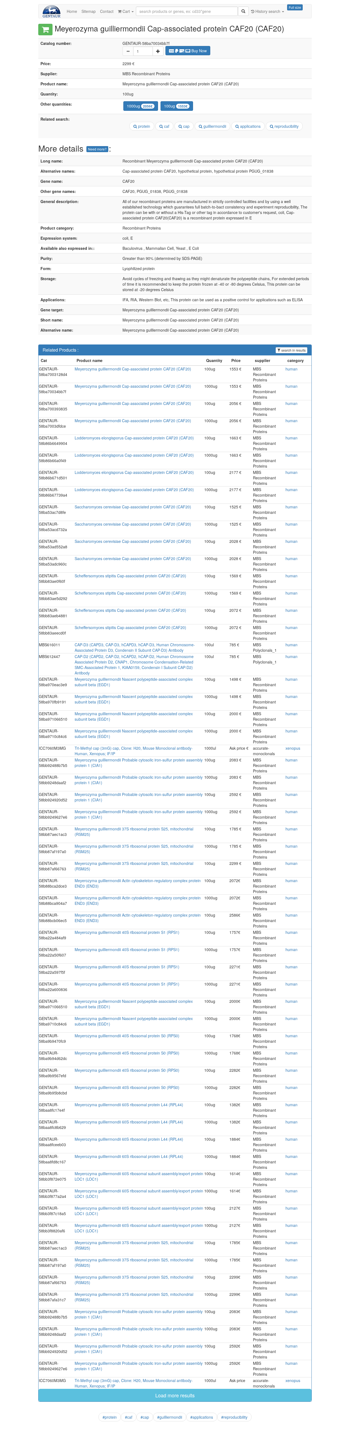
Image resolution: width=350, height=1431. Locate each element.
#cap (145, 1417)
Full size (295, 7)
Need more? (97, 149)
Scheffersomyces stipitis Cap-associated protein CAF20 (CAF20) (130, 575)
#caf (128, 1417)
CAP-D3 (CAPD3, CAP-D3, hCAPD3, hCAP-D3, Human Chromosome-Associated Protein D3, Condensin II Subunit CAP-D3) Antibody (135, 647)
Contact (106, 11)
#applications (201, 1417)
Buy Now (198, 50)
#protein (110, 1417)
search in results (293, 350)
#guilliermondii (169, 1417)
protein (143, 126)
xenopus (292, 748)
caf (166, 126)
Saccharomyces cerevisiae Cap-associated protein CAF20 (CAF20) (133, 506)
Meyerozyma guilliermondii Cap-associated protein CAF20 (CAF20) (133, 369)
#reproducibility (234, 1417)
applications (250, 126)
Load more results (175, 1395)
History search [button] (267, 11)
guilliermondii (214, 126)
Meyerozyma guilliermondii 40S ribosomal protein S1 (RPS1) (127, 932)
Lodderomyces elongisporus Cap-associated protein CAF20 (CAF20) (134, 438)
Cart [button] (126, 11)
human (291, 369)
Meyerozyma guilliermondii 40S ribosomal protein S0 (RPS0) (127, 1035)
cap (185, 126)
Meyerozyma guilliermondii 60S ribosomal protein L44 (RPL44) (129, 1104)
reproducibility (286, 126)
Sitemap (88, 11)
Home (72, 11)
